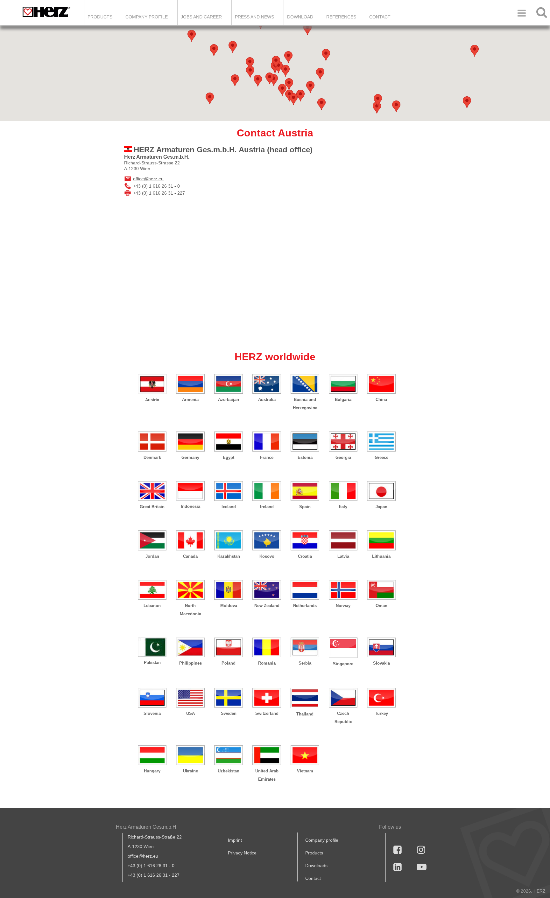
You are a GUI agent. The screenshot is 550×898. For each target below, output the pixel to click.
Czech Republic (343, 717)
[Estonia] (305, 441)
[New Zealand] (266, 590)
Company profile (321, 840)
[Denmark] (152, 441)
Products (100, 16)
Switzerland (267, 713)
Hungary (152, 771)
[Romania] (266, 647)
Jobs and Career (201, 16)
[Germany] (190, 441)
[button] (377, 108)
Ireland (267, 506)
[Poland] (228, 647)
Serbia (305, 663)
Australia (267, 399)
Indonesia (190, 506)
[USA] (190, 698)
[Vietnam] (305, 755)
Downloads (316, 865)
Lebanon (152, 605)
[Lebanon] (152, 590)
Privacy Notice (242, 852)
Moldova (228, 605)
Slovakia (381, 663)
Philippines (190, 663)
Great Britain (152, 506)
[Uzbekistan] (228, 755)
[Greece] (381, 441)
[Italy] (343, 491)
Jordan (152, 556)
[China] (381, 384)
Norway (343, 605)
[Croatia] (305, 540)
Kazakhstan (228, 556)
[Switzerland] (266, 698)
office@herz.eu (148, 178)
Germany (190, 457)
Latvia (343, 556)
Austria (152, 399)
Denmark (152, 457)
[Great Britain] (152, 491)
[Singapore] (343, 648)
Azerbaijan (228, 399)
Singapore (343, 663)
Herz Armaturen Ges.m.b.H (146, 827)
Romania (267, 663)
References (341, 16)
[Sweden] (228, 698)
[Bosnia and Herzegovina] (305, 384)
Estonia (305, 457)
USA (190, 713)
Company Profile (146, 16)
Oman (381, 605)
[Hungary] (152, 755)
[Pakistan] (152, 647)
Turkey (381, 713)
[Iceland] (228, 491)
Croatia (305, 556)
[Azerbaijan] (228, 384)
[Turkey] (381, 698)
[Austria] (152, 384)
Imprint (235, 840)
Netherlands (305, 605)
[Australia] (266, 384)
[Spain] (305, 491)
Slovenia (152, 713)
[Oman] (381, 590)
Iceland (229, 506)
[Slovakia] (381, 647)
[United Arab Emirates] (266, 755)
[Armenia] (190, 384)
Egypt (228, 457)
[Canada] (190, 540)
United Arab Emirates (267, 775)
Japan (381, 506)
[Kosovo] (266, 540)
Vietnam (305, 771)
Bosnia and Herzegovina (305, 403)
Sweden (228, 713)
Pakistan (152, 662)
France (266, 457)
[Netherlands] (305, 590)
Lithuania (381, 556)
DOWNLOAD (300, 16)
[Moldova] (228, 590)
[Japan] (381, 491)
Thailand (305, 714)
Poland (229, 663)
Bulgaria (343, 399)
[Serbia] (305, 647)
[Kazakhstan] (228, 540)
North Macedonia (190, 609)
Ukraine (190, 771)
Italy (343, 506)
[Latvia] (343, 540)
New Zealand (266, 605)
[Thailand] (305, 698)
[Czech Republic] (343, 698)
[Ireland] (266, 491)
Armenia (190, 399)
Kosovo (266, 556)
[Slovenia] (152, 698)
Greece (381, 457)
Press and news (254, 16)
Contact (380, 16)
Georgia (343, 457)
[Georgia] (343, 441)
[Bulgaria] (343, 384)
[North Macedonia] (190, 590)
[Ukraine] (190, 755)
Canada (190, 556)
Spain (305, 506)
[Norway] (343, 590)
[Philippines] (190, 647)
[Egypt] (228, 441)
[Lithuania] (381, 540)
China (381, 399)
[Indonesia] (190, 491)
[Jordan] (152, 540)
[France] (266, 441)
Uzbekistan (228, 771)
